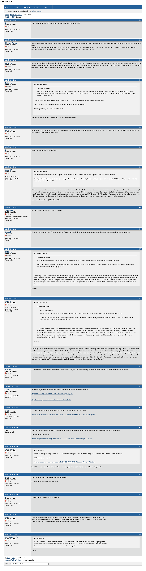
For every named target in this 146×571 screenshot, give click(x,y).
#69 (140, 229)
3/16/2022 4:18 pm (11, 60)
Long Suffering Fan (11, 537)
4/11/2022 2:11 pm (11, 534)
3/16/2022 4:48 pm (11, 167)
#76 (140, 446)
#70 (140, 249)
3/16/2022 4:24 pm (11, 147)
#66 (140, 147)
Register (27, 7)
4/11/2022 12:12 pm (11, 494)
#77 (140, 474)
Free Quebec (9, 449)
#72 (140, 366)
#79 (140, 514)
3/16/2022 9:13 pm (11, 298)
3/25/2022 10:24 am (11, 407)
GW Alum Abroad (11, 43)
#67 (140, 167)
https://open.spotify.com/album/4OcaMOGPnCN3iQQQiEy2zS (52, 394)
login (33, 11)
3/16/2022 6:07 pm (11, 207)
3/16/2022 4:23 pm (11, 127)
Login (45, 7)
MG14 (7, 477)
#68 (140, 207)
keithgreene (9, 210)
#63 (140, 60)
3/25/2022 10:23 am (11, 386)
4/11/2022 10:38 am (11, 446)
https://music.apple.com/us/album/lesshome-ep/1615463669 (51, 400)
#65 (140, 127)
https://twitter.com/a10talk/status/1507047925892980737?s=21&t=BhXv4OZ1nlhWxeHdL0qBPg (63, 414)
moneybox (8, 63)
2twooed (8, 232)
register (39, 11)
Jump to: (8, 564)
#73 (140, 386)
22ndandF (8, 170)
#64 (140, 80)
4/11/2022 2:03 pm (11, 514)
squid (7, 389)
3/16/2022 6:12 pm (11, 229)
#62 (140, 40)
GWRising (8, 252)
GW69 (7, 517)
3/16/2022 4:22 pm (11, 80)
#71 (140, 298)
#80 (140, 534)
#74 (140, 407)
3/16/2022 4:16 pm (11, 20)
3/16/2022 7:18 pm (11, 249)
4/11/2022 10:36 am (11, 427)
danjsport (8, 83)
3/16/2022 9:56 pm (11, 366)
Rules (36, 7)
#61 (140, 20)
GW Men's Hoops (16, 15)
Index (7, 7)
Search (17, 7)
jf (5, 23)
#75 (140, 427)
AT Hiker (8, 369)
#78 (140, 494)
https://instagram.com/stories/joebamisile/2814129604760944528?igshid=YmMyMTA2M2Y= (61, 439)
